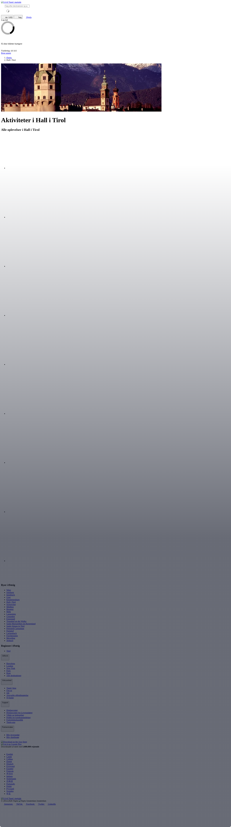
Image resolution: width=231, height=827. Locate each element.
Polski (9, 786)
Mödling (10, 607)
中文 (8, 794)
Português (10, 784)
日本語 (9, 781)
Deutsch (9, 764)
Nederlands (11, 779)
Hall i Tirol (11, 602)
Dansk (9, 761)
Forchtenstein (12, 636)
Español (9, 769)
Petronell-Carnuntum (15, 628)
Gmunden (10, 616)
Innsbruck (10, 595)
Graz (8, 597)
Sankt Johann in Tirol (15, 626)
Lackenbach (11, 633)
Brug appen (6, 53)
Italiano (9, 776)
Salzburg (10, 592)
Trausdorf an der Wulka (16, 621)
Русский (10, 789)
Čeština (9, 759)
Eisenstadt (10, 619)
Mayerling (10, 638)
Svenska (10, 791)
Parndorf (10, 631)
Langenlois (11, 614)
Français (10, 771)
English (9, 754)
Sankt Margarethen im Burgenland (21, 624)
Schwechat (11, 604)
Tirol (8, 651)
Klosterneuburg (13, 600)
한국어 (9, 773)
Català (9, 757)
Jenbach (9, 640)
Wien (8, 590)
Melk (8, 612)
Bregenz (10, 609)
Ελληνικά (10, 766)
